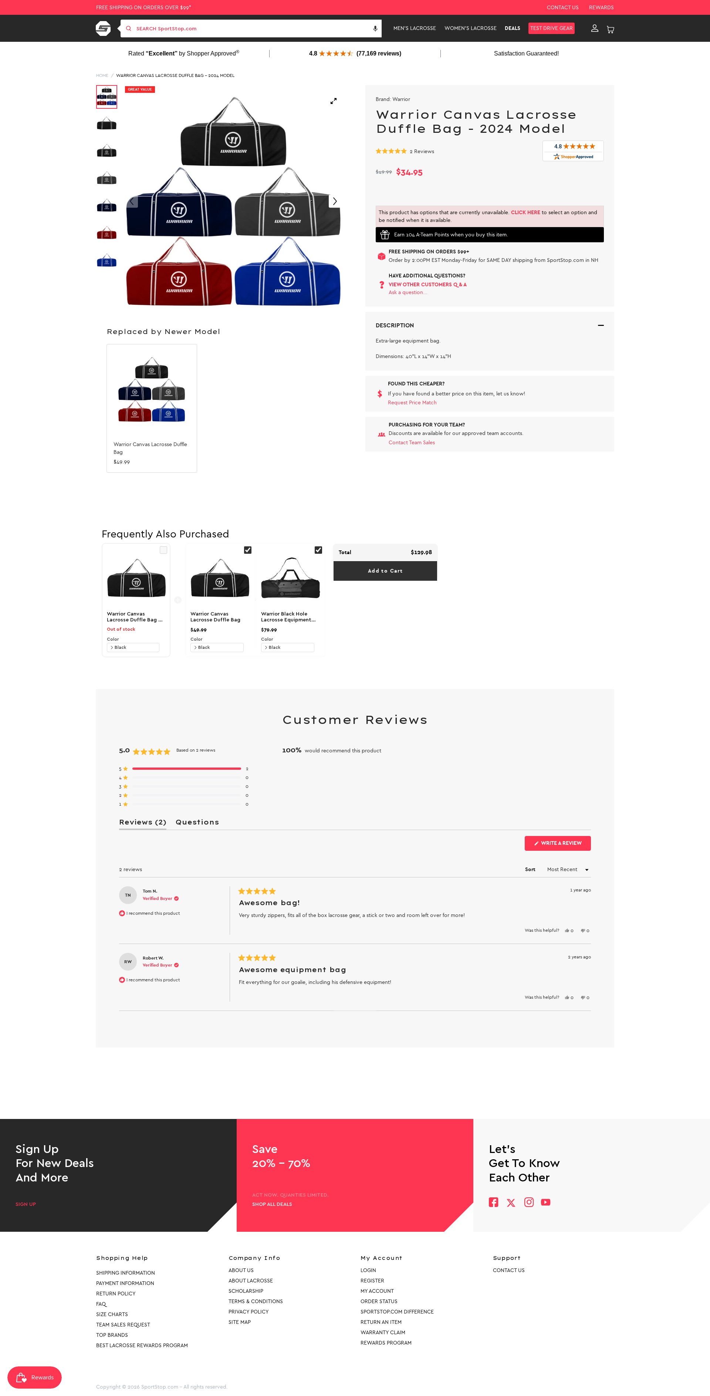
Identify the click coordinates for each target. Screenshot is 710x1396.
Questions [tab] (197, 823)
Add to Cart (385, 571)
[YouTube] (546, 1203)
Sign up (26, 1204)
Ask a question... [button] (408, 292)
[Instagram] (528, 1203)
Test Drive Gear (551, 28)
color (113, 639)
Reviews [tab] (142, 823)
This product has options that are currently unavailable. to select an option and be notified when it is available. (488, 216)
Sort (531, 869)
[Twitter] (511, 1203)
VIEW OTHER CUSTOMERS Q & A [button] (428, 284)
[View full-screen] (333, 101)
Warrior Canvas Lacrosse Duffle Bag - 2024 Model (175, 75)
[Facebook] (493, 1203)
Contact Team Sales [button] (412, 442)
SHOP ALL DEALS (272, 1204)
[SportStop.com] (104, 28)
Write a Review (565, 845)
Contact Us (563, 7)
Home (102, 75)
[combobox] (258, 28)
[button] (375, 28)
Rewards (601, 7)
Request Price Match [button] (412, 402)
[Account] (595, 28)
